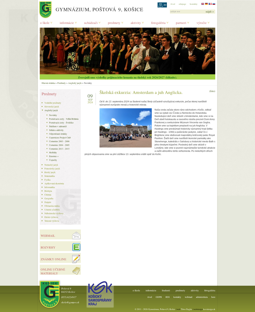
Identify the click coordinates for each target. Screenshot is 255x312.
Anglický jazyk (75, 82)
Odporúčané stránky (58, 133)
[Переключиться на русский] (213, 3)
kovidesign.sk (209, 309)
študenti (166, 290)
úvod (173, 3)
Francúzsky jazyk (52, 168)
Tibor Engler (186, 309)
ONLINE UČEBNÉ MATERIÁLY (53, 271)
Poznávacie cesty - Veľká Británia (63, 118)
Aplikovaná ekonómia (54, 183)
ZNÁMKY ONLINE (53, 259)
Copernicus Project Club (60, 137)
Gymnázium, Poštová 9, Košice (99, 9)
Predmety (61, 82)
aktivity (136, 23)
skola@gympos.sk (70, 302)
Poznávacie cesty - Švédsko (61, 122)
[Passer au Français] (210, 3)
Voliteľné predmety (52, 102)
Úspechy (53, 159)
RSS (168, 296)
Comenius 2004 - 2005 (59, 144)
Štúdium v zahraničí (58, 126)
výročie (202, 23)
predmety (114, 23)
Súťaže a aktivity (56, 129)
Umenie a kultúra (52, 209)
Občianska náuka (52, 205)
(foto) (212, 91)
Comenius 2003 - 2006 (59, 141)
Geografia (48, 198)
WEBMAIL (48, 236)
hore (213, 296)
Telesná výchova (51, 220)
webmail (188, 296)
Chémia (47, 194)
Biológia (48, 190)
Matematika (49, 175)
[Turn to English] (202, 3)
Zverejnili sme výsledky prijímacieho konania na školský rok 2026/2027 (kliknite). (127, 77)
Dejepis (47, 202)
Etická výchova (51, 216)
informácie (67, 23)
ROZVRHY (48, 247)
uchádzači (91, 23)
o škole (44, 23)
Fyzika (47, 179)
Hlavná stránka (48, 82)
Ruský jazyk (49, 172)
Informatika (49, 187)
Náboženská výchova (53, 213)
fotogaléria (158, 23)
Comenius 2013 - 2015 (59, 148)
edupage (182, 3)
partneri (181, 23)
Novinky (53, 115)
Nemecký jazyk (51, 164)
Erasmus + (54, 156)
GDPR (159, 296)
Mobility (53, 152)
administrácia (202, 296)
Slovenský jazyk (51, 106)
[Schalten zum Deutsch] (206, 3)
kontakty (194, 3)
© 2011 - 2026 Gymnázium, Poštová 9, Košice (155, 309)
